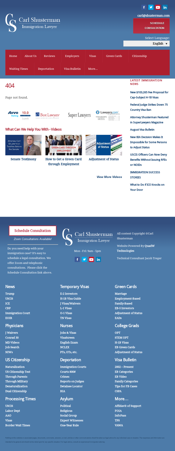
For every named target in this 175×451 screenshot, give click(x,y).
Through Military (16, 381)
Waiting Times (18, 68)
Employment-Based (127, 298)
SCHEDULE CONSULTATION (154, 26)
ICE (7, 303)
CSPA (118, 391)
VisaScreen (67, 337)
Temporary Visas (74, 286)
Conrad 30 (12, 337)
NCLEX (64, 347)
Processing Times (20, 398)
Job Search (12, 347)
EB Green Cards (125, 347)
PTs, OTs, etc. (68, 352)
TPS (117, 420)
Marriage (121, 293)
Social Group (68, 415)
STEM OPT (121, 337)
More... (93, 68)
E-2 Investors (68, 293)
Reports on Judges (72, 381)
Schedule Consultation (33, 231)
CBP (8, 308)
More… (121, 398)
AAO (8, 415)
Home (13, 56)
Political (65, 405)
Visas (92, 56)
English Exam (69, 342)
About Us (30, 56)
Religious (66, 410)
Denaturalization (16, 386)
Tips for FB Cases (126, 386)
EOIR (8, 318)
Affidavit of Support (128, 405)
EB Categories (124, 371)
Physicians (14, 325)
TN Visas (65, 318)
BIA (62, 391)
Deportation (46, 68)
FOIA (118, 410)
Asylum (66, 398)
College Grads (127, 325)
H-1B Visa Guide (70, 298)
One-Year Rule (69, 425)
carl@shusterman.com (153, 15)
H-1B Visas (122, 342)
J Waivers (11, 332)
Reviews (49, 56)
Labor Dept (12, 410)
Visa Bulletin (72, 68)
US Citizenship (17, 359)
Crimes (64, 376)
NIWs (9, 352)
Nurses (66, 325)
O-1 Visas (66, 313)
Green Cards (114, 56)
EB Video (121, 376)
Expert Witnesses (71, 420)
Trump (9, 293)
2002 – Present (124, 366)
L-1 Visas (66, 308)
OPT (117, 332)
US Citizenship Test (17, 371)
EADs (118, 318)
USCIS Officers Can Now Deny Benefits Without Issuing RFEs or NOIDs (148, 159)
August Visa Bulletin (142, 129)
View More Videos (109, 177)
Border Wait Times (17, 425)
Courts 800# (68, 371)
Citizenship (139, 56)
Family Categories (126, 381)
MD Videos (12, 342)
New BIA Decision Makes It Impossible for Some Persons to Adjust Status (148, 142)
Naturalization (15, 366)
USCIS (9, 298)
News (10, 286)
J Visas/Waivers (70, 303)
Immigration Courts (73, 366)
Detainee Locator (71, 386)
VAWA (119, 425)
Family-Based (123, 303)
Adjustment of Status (128, 313)
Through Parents (16, 376)
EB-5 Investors (124, 308)
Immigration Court (17, 313)
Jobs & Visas (68, 332)
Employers (72, 56)
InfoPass (120, 415)
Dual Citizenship (16, 391)
